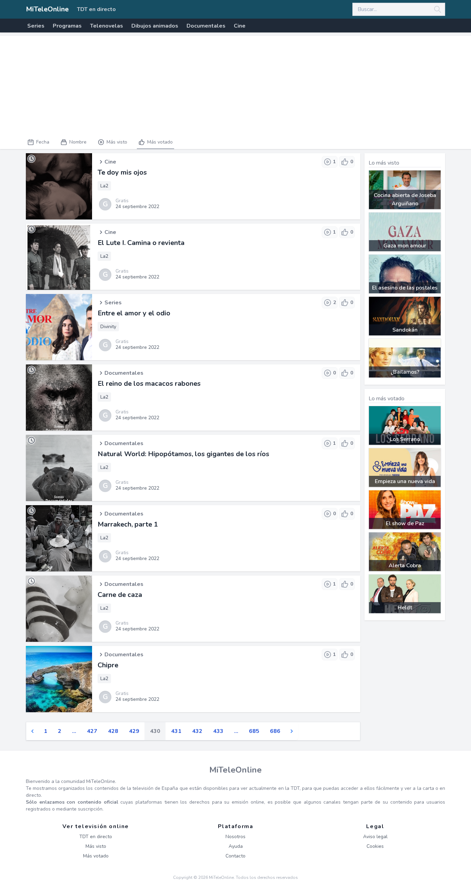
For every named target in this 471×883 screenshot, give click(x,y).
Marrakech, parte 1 (128, 524)
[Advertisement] (235, 84)
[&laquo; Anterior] (32, 731)
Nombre (78, 142)
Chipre (108, 665)
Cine (239, 26)
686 (275, 731)
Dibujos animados (154, 26)
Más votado (160, 142)
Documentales (206, 26)
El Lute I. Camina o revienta (141, 242)
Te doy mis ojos (122, 172)
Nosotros (235, 836)
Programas (67, 26)
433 (218, 731)
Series (35, 26)
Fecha (42, 142)
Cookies (375, 846)
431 (176, 731)
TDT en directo (96, 9)
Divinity (108, 326)
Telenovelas (106, 26)
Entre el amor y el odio (134, 313)
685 (254, 731)
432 (197, 731)
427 (92, 731)
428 (113, 731)
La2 (104, 186)
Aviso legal (375, 836)
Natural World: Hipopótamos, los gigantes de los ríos (183, 454)
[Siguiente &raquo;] (291, 731)
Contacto (235, 856)
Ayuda (236, 846)
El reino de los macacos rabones (149, 383)
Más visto (117, 142)
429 (134, 731)
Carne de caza (120, 594)
